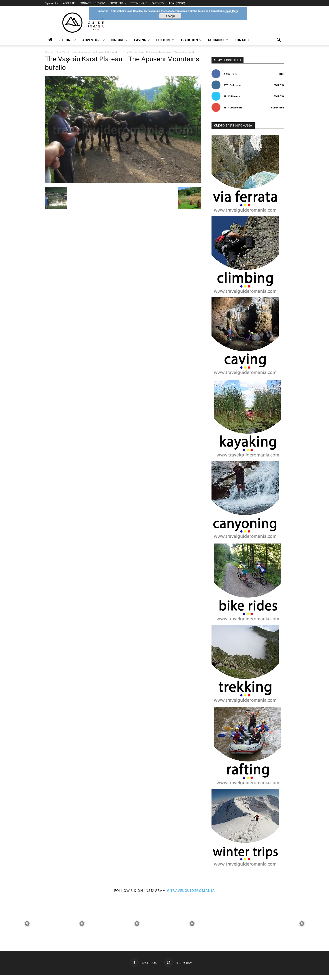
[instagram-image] (27, 923)
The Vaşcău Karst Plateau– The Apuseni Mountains (88, 52)
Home (49, 52)
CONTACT (85, 3)
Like (281, 74)
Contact (242, 40)
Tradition (189, 40)
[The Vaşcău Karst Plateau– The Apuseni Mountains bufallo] (123, 182)
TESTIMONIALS (138, 3)
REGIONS (100, 3)
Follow (278, 85)
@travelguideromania (191, 890)
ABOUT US (69, 3)
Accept (170, 16)
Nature (117, 40)
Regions (65, 40)
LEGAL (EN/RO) (176, 3)
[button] (278, 40)
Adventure (91, 40)
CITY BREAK (116, 3)
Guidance (216, 40)
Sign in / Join (52, 3)
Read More (231, 11)
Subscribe (277, 107)
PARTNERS (158, 3)
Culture (163, 40)
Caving (140, 40)
